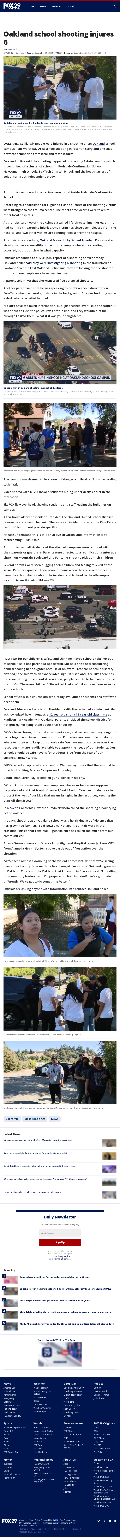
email (115, 1521)
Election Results (101, 1391)
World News (9, 1412)
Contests (68, 1427)
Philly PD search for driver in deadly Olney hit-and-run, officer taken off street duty (67, 1324)
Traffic (67, 1398)
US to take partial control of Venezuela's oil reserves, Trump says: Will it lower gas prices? (45, 1179)
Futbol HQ (8, 1431)
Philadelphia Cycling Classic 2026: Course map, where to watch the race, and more (65, 1312)
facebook (93, 1521)
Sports (8, 1423)
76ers (6, 1445)
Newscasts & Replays (44, 1431)
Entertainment (73, 1423)
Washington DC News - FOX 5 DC (45, 1481)
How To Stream (41, 1427)
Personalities (70, 1481)
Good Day (70, 1383)
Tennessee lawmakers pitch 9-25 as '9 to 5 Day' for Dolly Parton (32, 1192)
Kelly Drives (99, 1441)
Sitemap (67, 1491)
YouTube (38, 1448)
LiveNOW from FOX (43, 1434)
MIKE (96, 1427)
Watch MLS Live (101, 1505)
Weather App (40, 1411)
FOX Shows (69, 1431)
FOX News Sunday (12, 1415)
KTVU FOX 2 (8, 53)
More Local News (12, 1405)
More (70, 6)
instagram (104, 1521)
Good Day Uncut (71, 1412)
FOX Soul (38, 1445)
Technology (9, 1477)
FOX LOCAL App (41, 1463)
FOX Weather (40, 1397)
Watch (38, 1423)
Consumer (8, 1467)
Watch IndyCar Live (103, 1486)
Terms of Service (62, 1258)
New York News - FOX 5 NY (45, 1474)
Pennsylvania (10, 1394)
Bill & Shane (99, 1438)
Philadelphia (9, 1391)
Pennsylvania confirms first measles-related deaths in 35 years (55, 1277)
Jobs (66, 1488)
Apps (66, 1463)
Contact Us (69, 1467)
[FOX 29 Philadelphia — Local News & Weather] (13, 6)
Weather (39, 1383)
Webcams (38, 1441)
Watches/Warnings (42, 1408)
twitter (98, 1521)
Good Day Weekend (73, 1391)
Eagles (7, 1434)
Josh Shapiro (99, 1398)
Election (97, 1387)
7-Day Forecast (41, 1387)
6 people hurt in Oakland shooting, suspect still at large (33, 387)
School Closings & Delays (42, 1392)
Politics (98, 1383)
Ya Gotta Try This (72, 1405)
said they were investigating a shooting (54, 263)
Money (8, 1459)
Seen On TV (69, 1408)
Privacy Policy (63, 1256)
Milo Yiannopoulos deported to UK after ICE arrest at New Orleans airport (38, 1140)
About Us (70, 1459)
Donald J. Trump (101, 1394)
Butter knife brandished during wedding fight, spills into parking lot (35, 1153)
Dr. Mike (67, 1415)
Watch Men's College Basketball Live (103, 1491)
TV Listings (69, 1484)
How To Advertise (72, 1477)
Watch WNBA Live (102, 1502)
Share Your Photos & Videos (74, 1446)
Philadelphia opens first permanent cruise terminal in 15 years (55, 1300)
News (54, 1119)
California (20, 53)
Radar (36, 1401)
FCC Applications (71, 1474)
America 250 (9, 1387)
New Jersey (9, 1398)
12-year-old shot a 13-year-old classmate (78, 714)
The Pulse (98, 1452)
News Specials (40, 1438)
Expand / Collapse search (114, 6)
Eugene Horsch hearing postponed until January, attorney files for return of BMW (65, 1288)
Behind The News (102, 1434)
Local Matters (40, 1452)
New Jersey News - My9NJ (43, 1468)
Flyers (6, 1438)
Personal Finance (12, 1474)
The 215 (97, 1445)
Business (8, 1463)
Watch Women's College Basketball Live (104, 1497)
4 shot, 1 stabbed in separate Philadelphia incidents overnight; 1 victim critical (40, 1166)
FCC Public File (70, 1470)
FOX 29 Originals (104, 1423)
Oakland (98, 144)
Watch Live (69, 1401)
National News (11, 1408)
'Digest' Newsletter (73, 1394)
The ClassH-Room (72, 1434)
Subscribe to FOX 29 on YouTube (57, 1340)
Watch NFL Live (101, 1467)
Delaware (8, 1401)
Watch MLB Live (101, 1476)
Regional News (43, 1459)
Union (6, 1448)
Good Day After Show (74, 1387)
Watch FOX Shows (72, 1441)
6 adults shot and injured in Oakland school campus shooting (36, 123)
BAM (96, 1431)
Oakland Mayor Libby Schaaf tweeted (67, 240)
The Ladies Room (102, 1448)
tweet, (14, 808)
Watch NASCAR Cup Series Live (103, 1481)
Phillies (7, 1441)
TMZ (66, 1438)
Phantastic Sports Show (15, 1427)
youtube (109, 1521)
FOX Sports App (11, 1452)
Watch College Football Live (104, 1472)
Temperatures (40, 1404)
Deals (6, 1470)
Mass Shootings (34, 1119)
